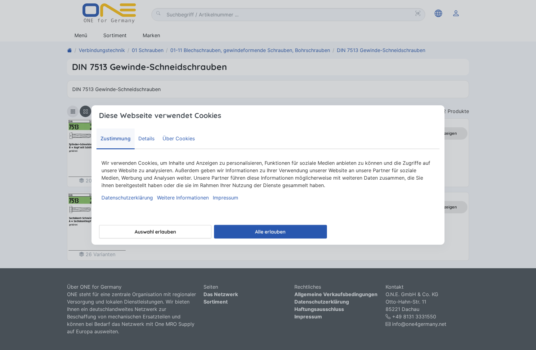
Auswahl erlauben (155, 232)
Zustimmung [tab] (115, 138)
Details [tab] (146, 138)
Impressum (225, 198)
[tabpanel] (268, 180)
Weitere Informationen (183, 198)
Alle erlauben (270, 232)
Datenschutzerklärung (127, 198)
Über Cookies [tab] (179, 138)
